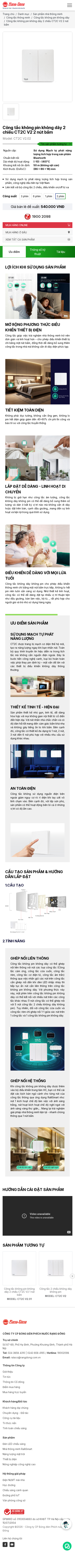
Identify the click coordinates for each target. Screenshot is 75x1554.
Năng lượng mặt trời (14, 1454)
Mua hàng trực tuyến (14, 1392)
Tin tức (7, 1376)
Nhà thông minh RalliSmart (17, 1448)
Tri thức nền (9, 1423)
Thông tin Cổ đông (13, 1381)
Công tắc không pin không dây (51, 17)
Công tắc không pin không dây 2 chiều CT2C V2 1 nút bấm (19, 1291)
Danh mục (23, 14)
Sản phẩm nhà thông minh (47, 14)
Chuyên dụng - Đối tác (15, 1412)
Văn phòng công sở (14, 1500)
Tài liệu (60, 252)
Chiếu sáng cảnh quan (15, 1490)
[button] (72, 1276)
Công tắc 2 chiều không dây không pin (55, 1290)
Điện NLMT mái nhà (14, 1479)
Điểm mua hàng (11, 1387)
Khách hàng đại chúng (15, 1407)
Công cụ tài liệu (11, 1417)
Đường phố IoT (11, 1495)
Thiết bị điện (10, 1459)
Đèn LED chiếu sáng (14, 1443)
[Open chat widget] (67, 1546)
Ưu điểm (14, 252)
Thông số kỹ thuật (38, 252)
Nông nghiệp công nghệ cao (19, 1464)
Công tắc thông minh (18, 17)
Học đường (9, 1485)
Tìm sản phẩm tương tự (53, 143)
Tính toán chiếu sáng (15, 1428)
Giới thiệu (8, 1371)
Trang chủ (8, 14)
